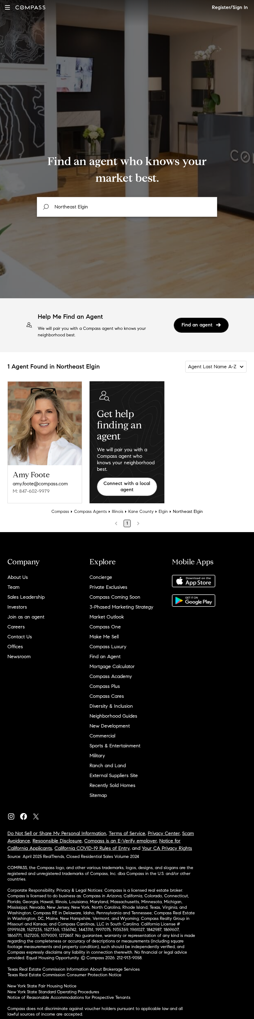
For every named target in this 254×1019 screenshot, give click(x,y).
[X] (38, 815)
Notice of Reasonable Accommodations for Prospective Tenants (68, 997)
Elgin (163, 511)
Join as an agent (25, 617)
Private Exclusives (108, 587)
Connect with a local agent (126, 486)
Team (13, 587)
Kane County (141, 511)
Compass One (105, 627)
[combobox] (127, 207)
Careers (16, 627)
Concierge (101, 577)
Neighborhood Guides (113, 716)
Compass (60, 511)
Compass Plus (105, 686)
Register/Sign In (230, 7)
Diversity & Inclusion (111, 706)
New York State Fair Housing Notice (42, 986)
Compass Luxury (108, 646)
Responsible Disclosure (57, 841)
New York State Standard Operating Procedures (53, 992)
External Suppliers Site (114, 775)
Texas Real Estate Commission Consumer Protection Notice (64, 974)
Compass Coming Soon (115, 597)
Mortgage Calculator (112, 666)
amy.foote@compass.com (40, 484)
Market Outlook (107, 617)
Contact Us (19, 637)
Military (97, 756)
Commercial (102, 736)
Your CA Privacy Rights (167, 848)
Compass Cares (107, 696)
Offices (15, 646)
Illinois (117, 511)
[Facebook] (26, 815)
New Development (110, 726)
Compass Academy (111, 676)
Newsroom (19, 656)
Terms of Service (127, 833)
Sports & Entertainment (115, 746)
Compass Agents (90, 511)
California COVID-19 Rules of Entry (92, 848)
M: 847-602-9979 (31, 491)
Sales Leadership (26, 597)
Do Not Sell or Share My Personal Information (56, 833)
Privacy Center (164, 833)
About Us (17, 577)
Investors (17, 607)
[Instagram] (13, 815)
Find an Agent (105, 656)
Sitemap (98, 795)
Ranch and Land (108, 765)
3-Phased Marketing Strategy (121, 607)
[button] (7, 7)
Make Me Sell (104, 637)
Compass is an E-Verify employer (120, 841)
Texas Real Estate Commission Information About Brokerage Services (73, 969)
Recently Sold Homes (112, 785)
